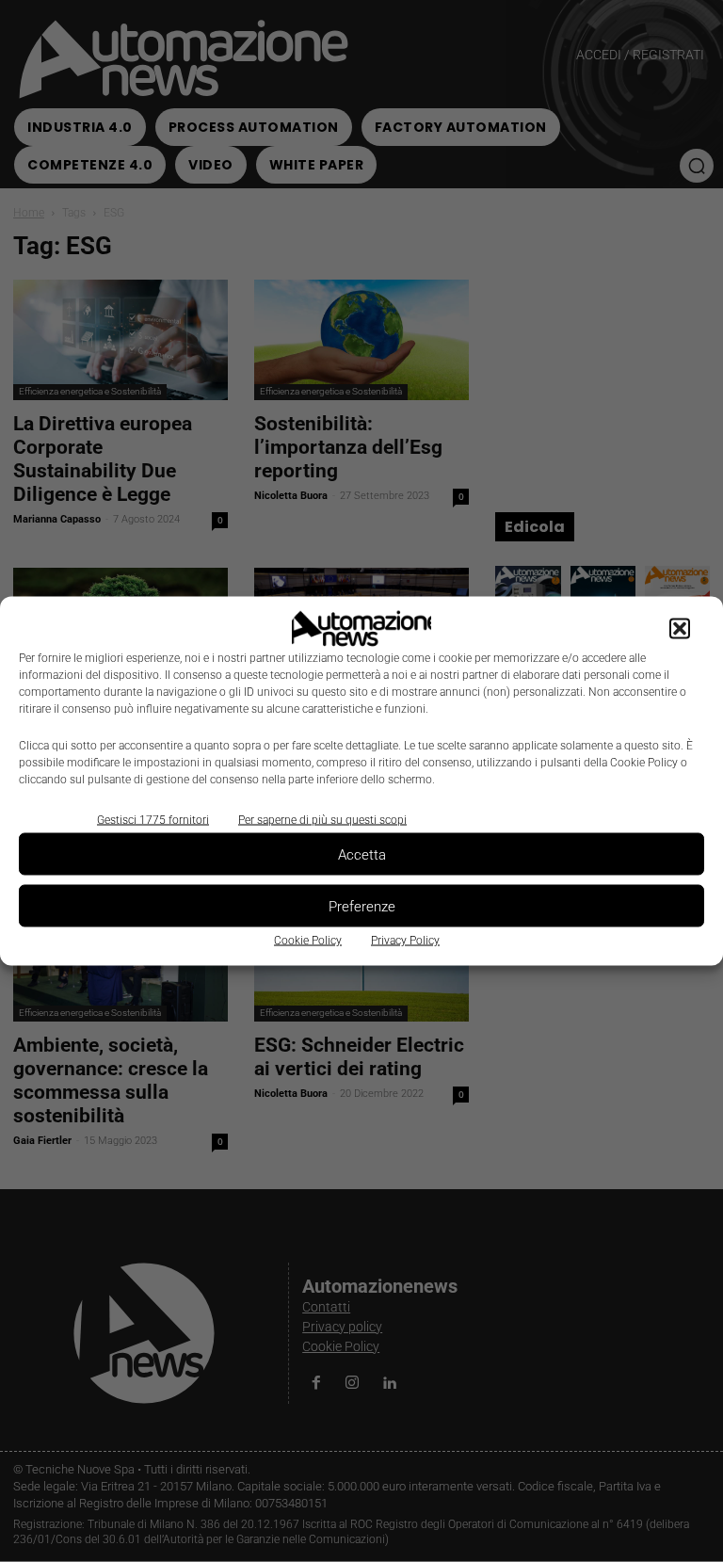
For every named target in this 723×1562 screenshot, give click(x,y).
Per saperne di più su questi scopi (322, 820)
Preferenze (362, 905)
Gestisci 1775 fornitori (153, 820)
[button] (679, 629)
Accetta (362, 853)
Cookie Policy (308, 940)
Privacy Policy (405, 940)
